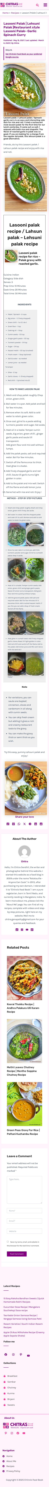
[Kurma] (9, 1393)
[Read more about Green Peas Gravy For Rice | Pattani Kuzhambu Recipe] (24, 1103)
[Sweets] (9, 1405)
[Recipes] (8, 1466)
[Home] (7, 1456)
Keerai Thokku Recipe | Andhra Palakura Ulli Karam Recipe (23, 1008)
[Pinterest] (13, 823)
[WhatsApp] (19, 823)
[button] (37, 5)
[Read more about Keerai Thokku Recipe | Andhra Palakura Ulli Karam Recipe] (24, 977)
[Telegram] (30, 823)
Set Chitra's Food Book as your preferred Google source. (24, 55)
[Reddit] (41, 823)
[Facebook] (8, 823)
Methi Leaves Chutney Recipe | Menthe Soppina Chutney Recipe (22, 1071)
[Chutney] (10, 1387)
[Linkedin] (35, 823)
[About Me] (9, 1461)
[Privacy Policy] (11, 1471)
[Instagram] (22, 929)
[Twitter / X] (24, 823)
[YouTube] (27, 929)
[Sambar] (10, 1382)
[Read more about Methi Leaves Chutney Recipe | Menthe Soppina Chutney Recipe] (24, 1041)
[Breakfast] (10, 1376)
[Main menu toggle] (45, 5)
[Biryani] (9, 1399)
